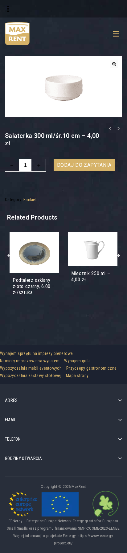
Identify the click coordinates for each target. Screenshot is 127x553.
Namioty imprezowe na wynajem (29, 360)
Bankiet (30, 199)
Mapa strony (77, 375)
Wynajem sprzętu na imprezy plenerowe (36, 353)
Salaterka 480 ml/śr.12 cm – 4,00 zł (110, 128)
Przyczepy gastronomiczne (91, 368)
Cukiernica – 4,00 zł (118, 128)
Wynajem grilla (77, 360)
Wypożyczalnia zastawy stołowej (30, 375)
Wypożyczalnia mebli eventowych (31, 368)
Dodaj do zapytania (84, 165)
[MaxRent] (17, 33)
